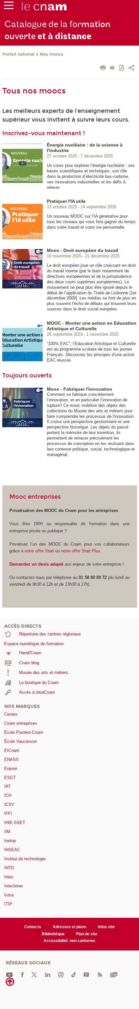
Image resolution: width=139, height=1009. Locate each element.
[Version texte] (112, 68)
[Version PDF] (122, 68)
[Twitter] (34, 974)
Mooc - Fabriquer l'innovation (79, 389)
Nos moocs (51, 54)
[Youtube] (9, 974)
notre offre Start (40, 550)
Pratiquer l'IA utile (66, 201)
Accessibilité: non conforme (69, 940)
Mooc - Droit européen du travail (82, 250)
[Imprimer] (103, 68)
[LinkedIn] (47, 974)
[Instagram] (61, 974)
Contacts (32, 927)
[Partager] (131, 68)
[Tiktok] (73, 974)
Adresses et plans (69, 927)
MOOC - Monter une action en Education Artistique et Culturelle (91, 325)
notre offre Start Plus (80, 550)
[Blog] (86, 974)
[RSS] (100, 974)
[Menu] (9, 7)
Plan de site (86, 934)
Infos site (106, 927)
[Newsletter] (113, 974)
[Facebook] (22, 974)
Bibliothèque (53, 934)
